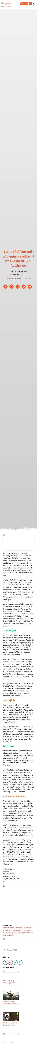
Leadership (26, 279)
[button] (5, 962)
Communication (15, 279)
